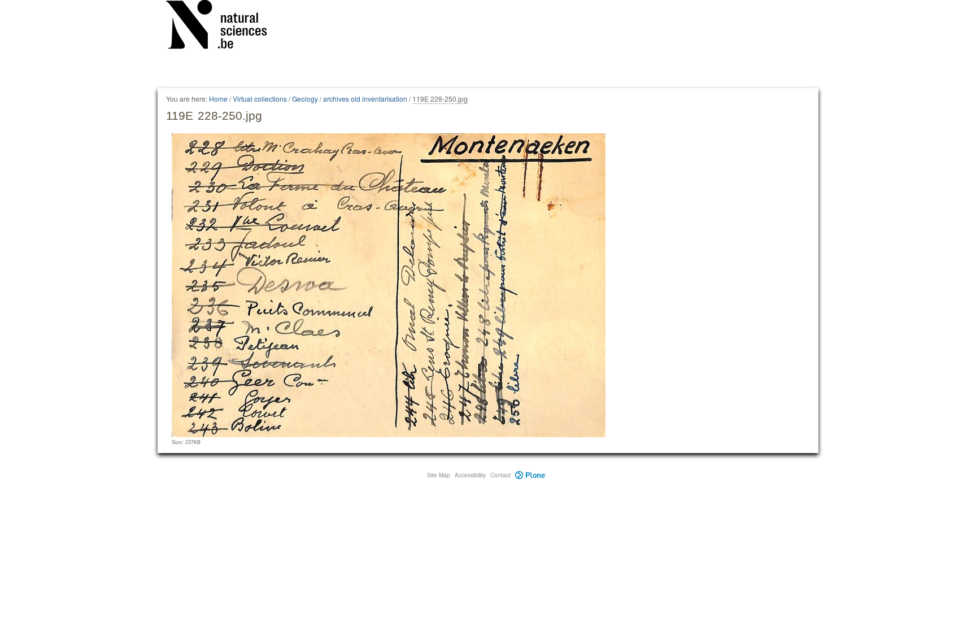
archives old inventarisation (365, 98)
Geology (305, 98)
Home (218, 98)
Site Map (438, 475)
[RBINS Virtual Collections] (223, 26)
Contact (500, 475)
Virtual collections (260, 98)
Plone (530, 475)
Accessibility (470, 475)
